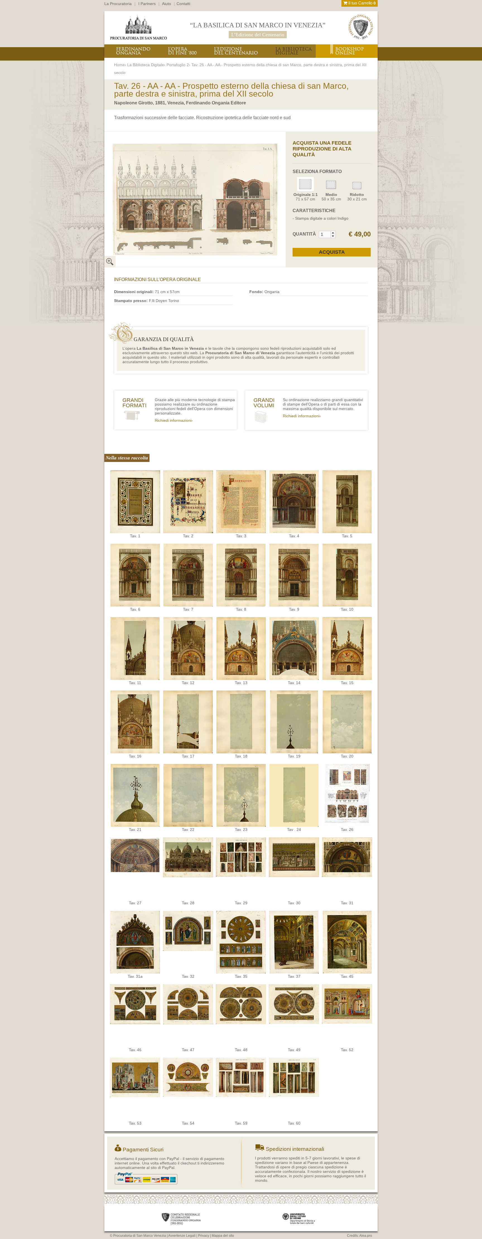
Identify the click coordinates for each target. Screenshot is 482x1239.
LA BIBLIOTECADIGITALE (293, 51)
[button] (333, 232)
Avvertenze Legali (182, 1236)
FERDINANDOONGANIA (133, 51)
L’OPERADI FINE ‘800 (182, 51)
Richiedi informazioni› (174, 420)
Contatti (183, 3)
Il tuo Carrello (361, 3)
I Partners (147, 3)
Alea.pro (365, 1236)
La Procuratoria (118, 3)
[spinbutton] (325, 234)
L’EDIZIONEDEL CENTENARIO (236, 51)
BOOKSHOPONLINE (349, 51)
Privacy (203, 1236)
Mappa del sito (223, 1236)
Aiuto (166, 3)
